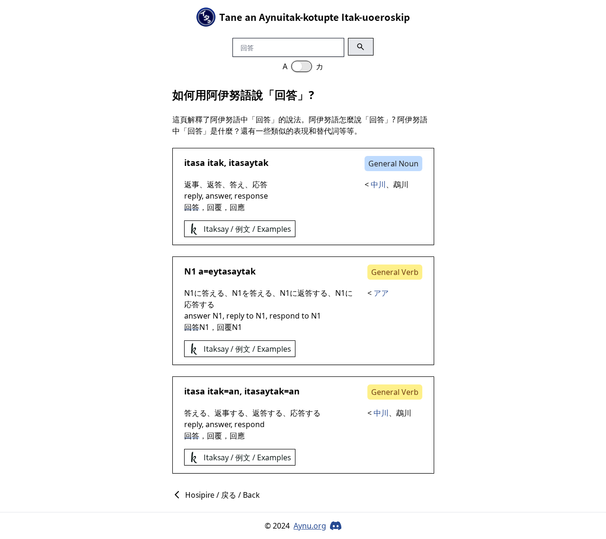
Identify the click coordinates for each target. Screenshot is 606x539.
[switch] (301, 66)
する (320, 293)
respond (284, 316)
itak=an (223, 391)
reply (193, 196)
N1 (190, 271)
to (250, 316)
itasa (194, 162)
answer (218, 196)
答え (237, 184)
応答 (259, 184)
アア (381, 293)
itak (215, 162)
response (251, 196)
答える (213, 293)
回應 (237, 207)
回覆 (214, 207)
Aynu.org (310, 526)
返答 (214, 184)
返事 (191, 184)
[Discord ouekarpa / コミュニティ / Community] (335, 525)
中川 (378, 184)
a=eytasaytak (227, 271)
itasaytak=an (272, 391)
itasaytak (248, 162)
